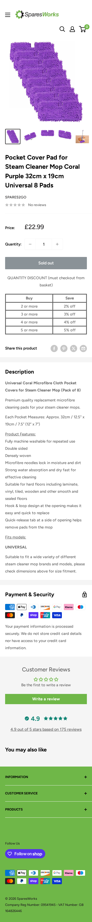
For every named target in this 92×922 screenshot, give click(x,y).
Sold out (46, 263)
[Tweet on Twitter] (73, 348)
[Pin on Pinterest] (63, 348)
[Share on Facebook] (54, 348)
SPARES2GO (15, 197)
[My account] (72, 29)
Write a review (46, 698)
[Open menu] (7, 15)
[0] (82, 29)
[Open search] (62, 29)
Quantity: (13, 244)
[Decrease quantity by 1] (30, 244)
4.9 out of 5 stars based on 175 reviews (46, 729)
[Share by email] (83, 348)
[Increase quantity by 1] (57, 244)
